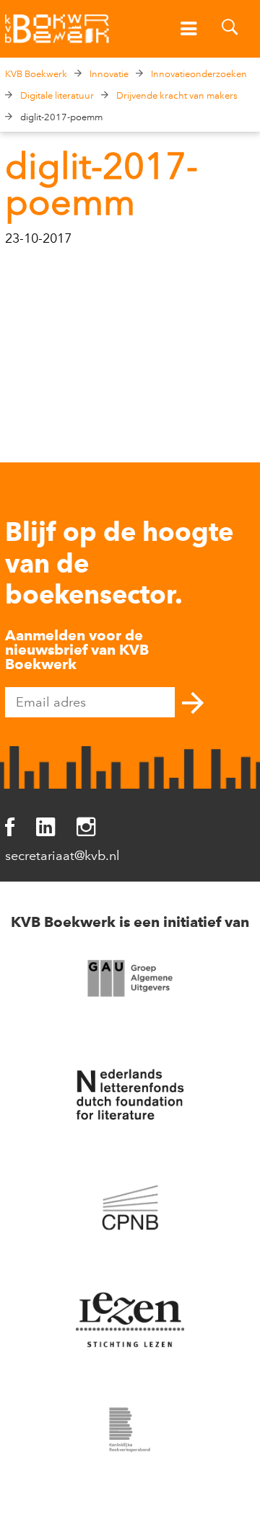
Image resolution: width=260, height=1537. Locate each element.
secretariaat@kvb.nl (62, 856)
